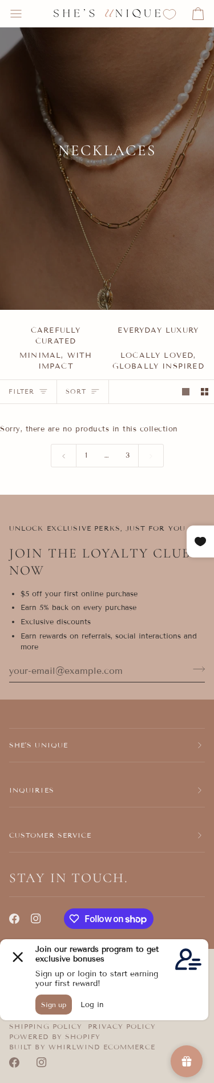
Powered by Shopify (54, 1036)
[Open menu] (26, 13)
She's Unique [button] (38, 745)
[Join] (195, 669)
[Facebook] (14, 919)
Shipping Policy (45, 1026)
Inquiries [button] (31, 790)
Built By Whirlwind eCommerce (82, 1046)
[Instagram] (36, 919)
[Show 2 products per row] (204, 391)
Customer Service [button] (50, 835)
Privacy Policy (122, 1026)
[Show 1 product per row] (185, 391)
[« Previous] (63, 455)
